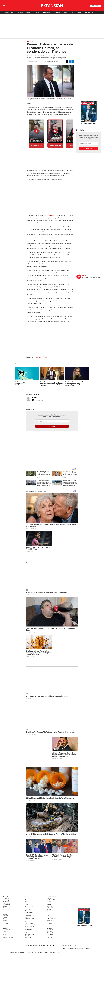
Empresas (20, 12)
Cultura (27, 896)
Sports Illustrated (52, 914)
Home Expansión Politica (10, 900)
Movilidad (28, 939)
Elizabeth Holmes (49, 215)
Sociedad (6, 925)
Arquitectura (28, 928)
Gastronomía (50, 929)
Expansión (6, 897)
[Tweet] (67, 61)
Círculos (5, 933)
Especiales (50, 910)
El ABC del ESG (51, 899)
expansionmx (48, 945)
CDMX (5, 920)
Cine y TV (28, 915)
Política (28, 12)
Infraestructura (29, 926)
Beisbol (49, 917)
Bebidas (49, 931)
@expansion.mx (54, 945)
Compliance (21, 952)
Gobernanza (28, 937)
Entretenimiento (29, 912)
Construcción (29, 923)
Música (27, 917)
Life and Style (89, 12)
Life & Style (28, 909)
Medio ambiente (30, 934)
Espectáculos (7, 929)
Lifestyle (49, 923)
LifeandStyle (7, 911)
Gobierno (6, 915)
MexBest (49, 928)
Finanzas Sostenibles (53, 896)
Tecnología (57, 12)
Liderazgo (50, 907)
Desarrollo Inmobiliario (31, 925)
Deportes (28, 914)
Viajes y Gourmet (8, 937)
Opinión (5, 923)
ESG (72, 12)
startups (46, 357)
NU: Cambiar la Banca (88, 123)
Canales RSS (48, 952)
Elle (26, 900)
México (5, 917)
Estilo (26, 910)
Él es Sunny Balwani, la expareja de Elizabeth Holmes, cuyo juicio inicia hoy (51, 383)
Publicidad (13, 952)
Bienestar (50, 936)
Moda (4, 934)
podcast (84, 275)
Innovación (50, 898)
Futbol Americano (52, 918)
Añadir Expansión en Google (52, 61)
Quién (5, 928)
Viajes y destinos (52, 932)
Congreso (6, 918)
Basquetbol (50, 920)
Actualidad (50, 906)
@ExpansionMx (39, 400)
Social (27, 935)
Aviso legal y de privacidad (35, 952)
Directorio (56, 952)
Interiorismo (28, 929)
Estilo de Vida (51, 937)
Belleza (5, 936)
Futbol (49, 915)
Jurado (49, 939)
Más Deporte (50, 921)
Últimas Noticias (9, 12)
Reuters (34, 397)
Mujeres (79, 12)
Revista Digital (95, 5)
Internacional (46, 12)
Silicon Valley (38, 357)
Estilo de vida (29, 906)
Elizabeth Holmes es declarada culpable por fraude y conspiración (76, 383)
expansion (61, 945)
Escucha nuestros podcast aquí (91, 277)
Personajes (50, 934)
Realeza (5, 931)
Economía (36, 12)
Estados (5, 922)
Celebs (27, 904)
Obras (65, 12)
